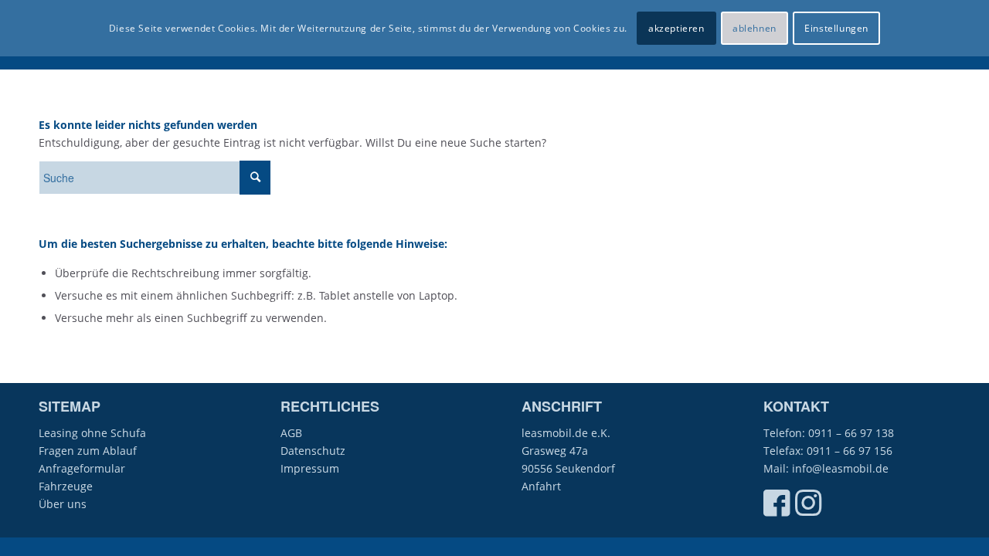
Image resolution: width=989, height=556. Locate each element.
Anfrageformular (82, 468)
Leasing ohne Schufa (92, 432)
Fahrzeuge (66, 486)
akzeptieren (676, 28)
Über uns (63, 504)
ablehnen (754, 28)
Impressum (309, 468)
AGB (291, 432)
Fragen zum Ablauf (88, 450)
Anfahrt (541, 486)
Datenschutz (312, 450)
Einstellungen (836, 28)
